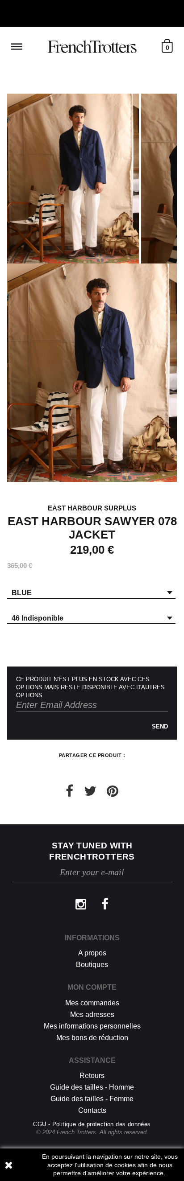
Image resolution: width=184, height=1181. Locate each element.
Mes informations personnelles (92, 1026)
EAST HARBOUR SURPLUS (92, 508)
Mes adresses (92, 1014)
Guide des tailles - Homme (92, 1087)
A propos (92, 953)
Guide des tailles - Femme (92, 1099)
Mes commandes (92, 1003)
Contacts (92, 1110)
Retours (92, 1075)
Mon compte (92, 987)
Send (160, 726)
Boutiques (92, 964)
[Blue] (73, 178)
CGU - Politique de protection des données (92, 1124)
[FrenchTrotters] (92, 47)
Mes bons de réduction (92, 1037)
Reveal (16, 46)
